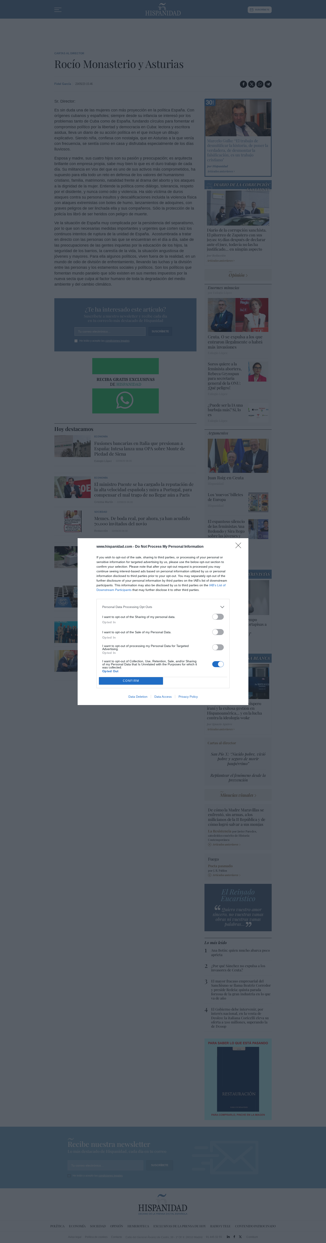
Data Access (163, 696)
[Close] (240, 547)
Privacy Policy (188, 696)
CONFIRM (131, 680)
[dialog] (163, 621)
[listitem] (163, 607)
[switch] (218, 617)
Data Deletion (137, 696)
